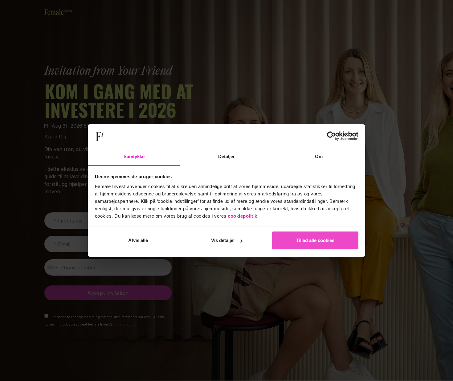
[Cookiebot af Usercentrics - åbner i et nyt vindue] (331, 136)
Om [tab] (319, 156)
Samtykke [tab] (134, 156)
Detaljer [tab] (226, 156)
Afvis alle (138, 240)
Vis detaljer (223, 240)
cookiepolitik (242, 216)
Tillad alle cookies (315, 240)
